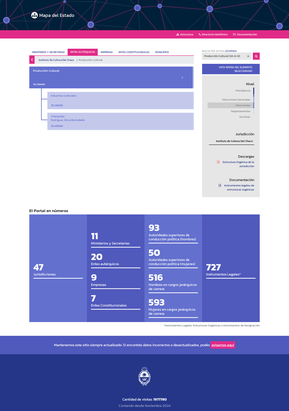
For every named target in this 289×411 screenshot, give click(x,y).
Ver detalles (39, 84)
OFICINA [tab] (220, 51)
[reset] (248, 56)
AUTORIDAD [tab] (231, 51)
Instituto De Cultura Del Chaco (56, 60)
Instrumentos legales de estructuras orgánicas (239, 187)
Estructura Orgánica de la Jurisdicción (238, 164)
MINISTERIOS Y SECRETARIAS (48, 52)
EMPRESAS (107, 52)
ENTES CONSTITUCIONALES (134, 52)
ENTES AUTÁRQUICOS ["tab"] (82, 52)
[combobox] (226, 56)
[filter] (256, 56)
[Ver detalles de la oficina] (182, 77)
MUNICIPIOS (162, 52)
